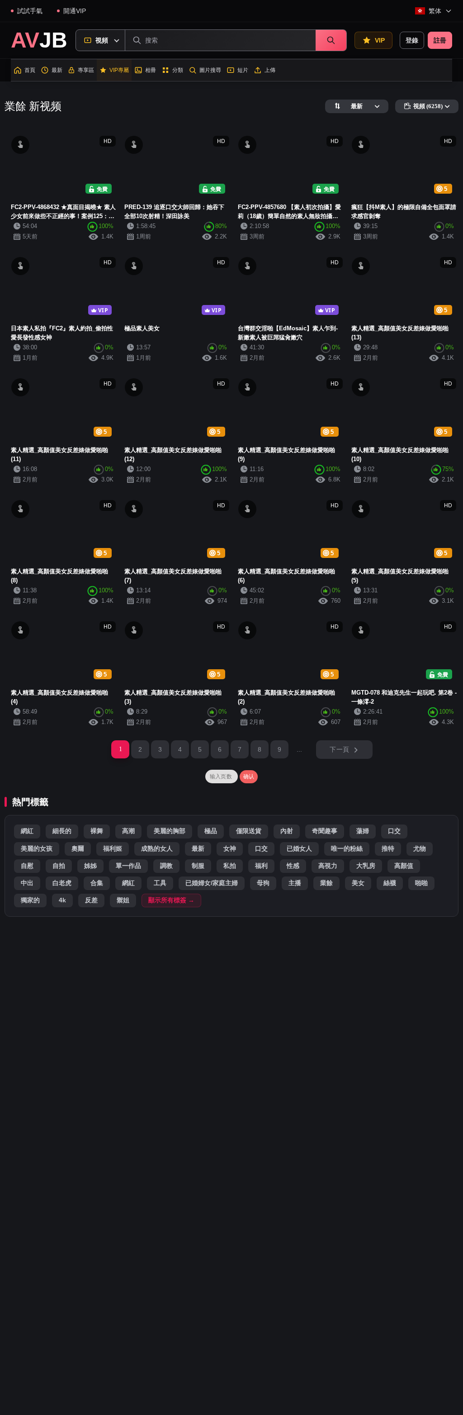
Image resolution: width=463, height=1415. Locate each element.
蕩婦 (362, 831)
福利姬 (112, 848)
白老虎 (61, 883)
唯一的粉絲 (347, 848)
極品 (210, 831)
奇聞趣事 (324, 831)
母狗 (263, 883)
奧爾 (77, 848)
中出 (27, 883)
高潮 (128, 831)
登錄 (412, 40)
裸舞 (96, 831)
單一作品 (128, 865)
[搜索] (331, 40)
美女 (358, 883)
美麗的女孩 (36, 848)
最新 (198, 848)
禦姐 (123, 900)
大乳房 (365, 865)
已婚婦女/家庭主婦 (211, 883)
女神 (229, 848)
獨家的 (30, 900)
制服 (198, 865)
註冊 (440, 40)
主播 (294, 883)
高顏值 (403, 865)
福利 (261, 865)
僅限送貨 (248, 831)
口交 (394, 831)
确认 (249, 776)
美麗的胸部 (169, 831)
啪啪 (421, 883)
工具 (160, 883)
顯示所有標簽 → (171, 900)
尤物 (419, 848)
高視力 (327, 865)
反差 (91, 900)
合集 (96, 883)
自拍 (58, 865)
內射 (286, 831)
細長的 (61, 831)
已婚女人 (299, 848)
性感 (293, 865)
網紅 (27, 831)
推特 (388, 848)
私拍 (229, 865)
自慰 (27, 865)
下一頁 (339, 749)
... (299, 749)
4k (62, 900)
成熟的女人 (157, 848)
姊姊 (90, 865)
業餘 (326, 883)
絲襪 (389, 883)
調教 (166, 865)
